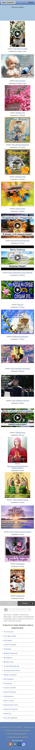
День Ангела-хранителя (20, 145)
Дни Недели (8, 640)
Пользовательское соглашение (17, 737)
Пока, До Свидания (10, 718)
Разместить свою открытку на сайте (17, 730)
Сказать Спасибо (10, 688)
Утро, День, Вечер (10, 636)
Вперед (24, 603)
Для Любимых (9, 679)
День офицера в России (20, 401)
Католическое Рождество (20, 241)
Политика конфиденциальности (16, 734)
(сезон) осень (20, 209)
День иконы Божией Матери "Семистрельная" (17, 467)
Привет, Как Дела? (10, 675)
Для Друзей (8, 657)
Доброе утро (20, 113)
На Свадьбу (8, 683)
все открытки (8, 2)
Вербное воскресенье (20, 337)
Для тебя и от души (20, 49)
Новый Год (7, 713)
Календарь (7, 649)
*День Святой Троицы (20, 500)
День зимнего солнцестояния (20, 532)
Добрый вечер (20, 177)
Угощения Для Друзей (11, 666)
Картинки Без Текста (11, 705)
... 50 (28, 609)
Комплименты (9, 696)
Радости (20, 305)
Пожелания (20, 564)
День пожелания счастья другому (20, 273)
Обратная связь (29, 727)
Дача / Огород (9, 700)
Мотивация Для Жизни (12, 670)
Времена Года (8, 662)
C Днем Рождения (10, 645)
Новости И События (11, 709)
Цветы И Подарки (10, 692)
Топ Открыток (9, 632)
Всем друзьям (20, 81)
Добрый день (20, 433)
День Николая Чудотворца (20, 369)
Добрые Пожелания (11, 653)
